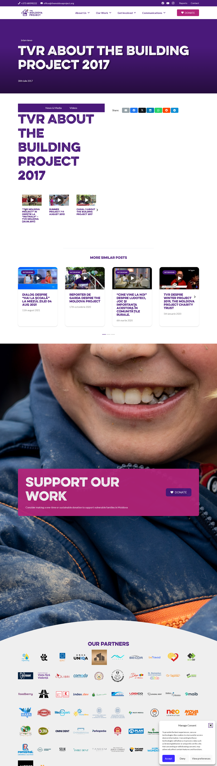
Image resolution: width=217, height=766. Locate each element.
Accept (168, 758)
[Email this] (126, 110)
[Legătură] (38, 302)
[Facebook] (162, 3)
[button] (210, 725)
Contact (195, 3)
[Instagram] (173, 3)
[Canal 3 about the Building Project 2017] (34, 200)
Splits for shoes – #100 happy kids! (59, 212)
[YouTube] (167, 3)
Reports (183, 3)
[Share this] (134, 110)
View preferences (201, 758)
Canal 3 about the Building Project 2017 (33, 212)
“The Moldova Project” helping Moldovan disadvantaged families (88, 215)
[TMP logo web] (32, 12)
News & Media (53, 107)
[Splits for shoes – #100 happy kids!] (61, 200)
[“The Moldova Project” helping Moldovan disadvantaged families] (88, 200)
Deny (182, 758)
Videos (73, 107)
